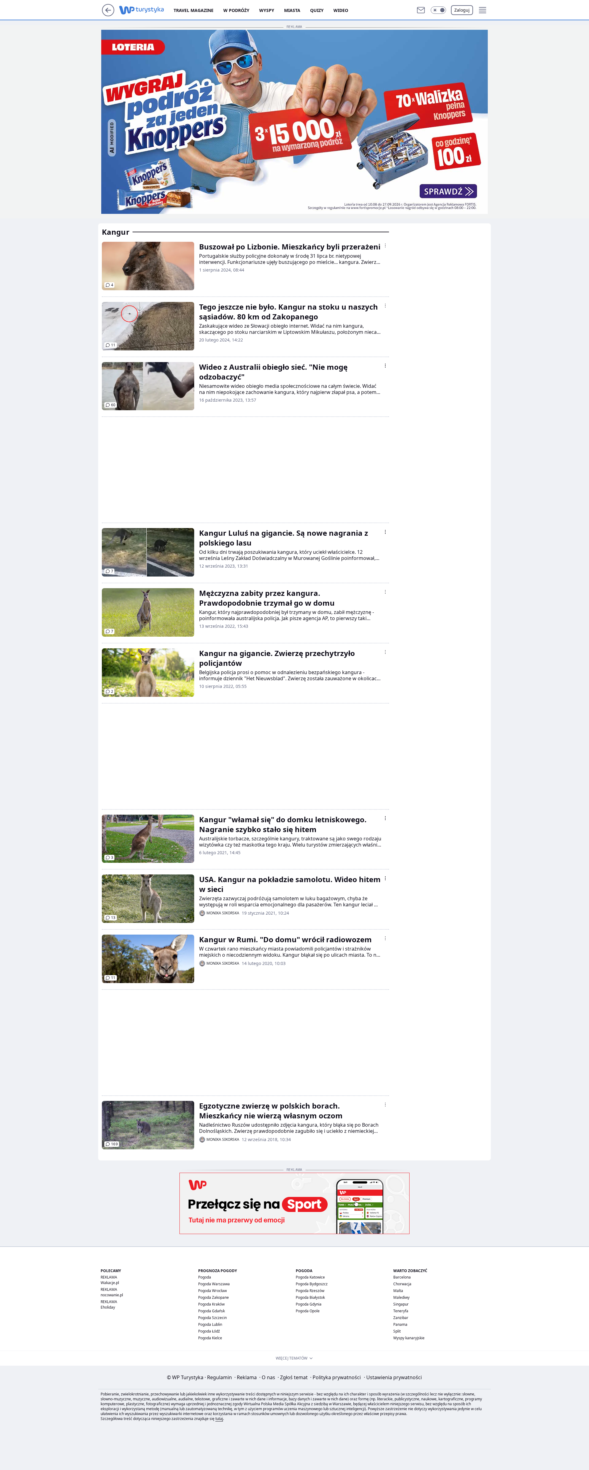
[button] (438, 10)
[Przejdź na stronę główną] (108, 14)
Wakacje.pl (110, 1282)
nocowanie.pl (112, 1295)
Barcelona (402, 1277)
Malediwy (401, 1297)
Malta (398, 1290)
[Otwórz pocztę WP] (421, 10)
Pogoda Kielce (210, 1338)
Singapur (401, 1304)
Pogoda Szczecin (212, 1317)
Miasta (292, 10)
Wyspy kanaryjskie (409, 1338)
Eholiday (108, 1307)
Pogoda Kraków (211, 1304)
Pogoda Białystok (310, 1297)
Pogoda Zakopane (213, 1297)
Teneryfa (400, 1311)
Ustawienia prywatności (393, 1377)
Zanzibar (400, 1317)
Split (397, 1331)
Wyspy (266, 10)
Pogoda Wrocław (212, 1290)
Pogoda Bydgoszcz (312, 1284)
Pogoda (204, 1277)
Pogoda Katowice (310, 1277)
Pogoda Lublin (210, 1324)
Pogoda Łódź (209, 1331)
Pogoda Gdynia (308, 1304)
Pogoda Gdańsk (211, 1311)
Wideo (340, 10)
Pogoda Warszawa (214, 1284)
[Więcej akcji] (385, 245)
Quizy (317, 10)
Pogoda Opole (308, 1311)
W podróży (236, 10)
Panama (400, 1324)
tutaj (219, 1418)
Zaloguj (462, 10)
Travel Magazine (194, 10)
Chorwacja (402, 1284)
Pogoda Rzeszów (310, 1290)
